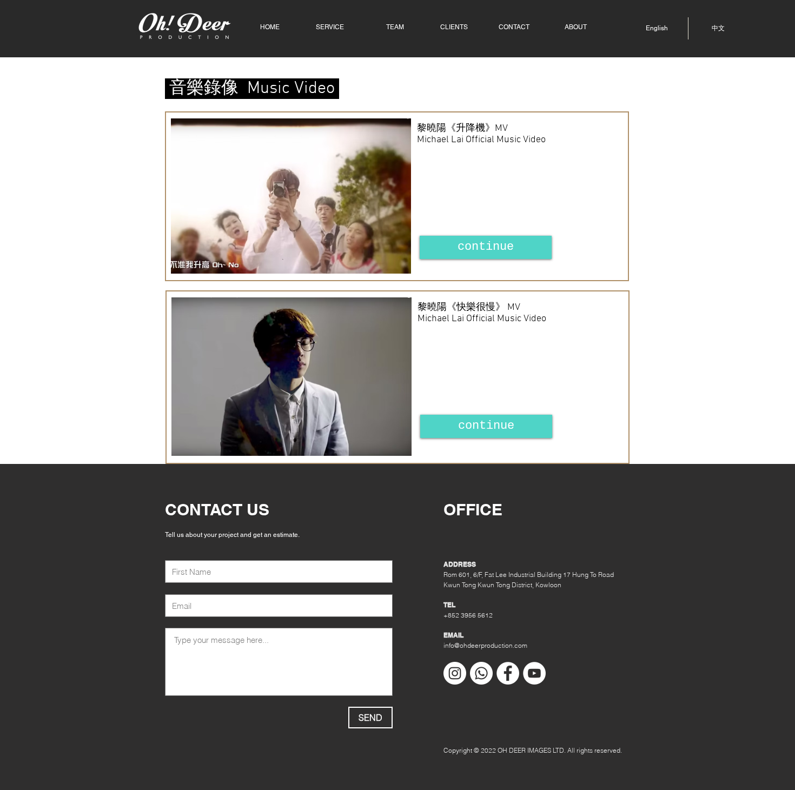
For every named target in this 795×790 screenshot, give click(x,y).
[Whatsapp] (481, 673)
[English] (647, 28)
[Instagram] (454, 673)
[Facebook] (507, 673)
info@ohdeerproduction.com (485, 645)
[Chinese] (729, 28)
